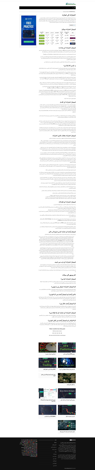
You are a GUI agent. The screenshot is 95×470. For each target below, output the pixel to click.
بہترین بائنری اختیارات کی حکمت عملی (68, 400)
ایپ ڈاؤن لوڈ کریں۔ (53, 447)
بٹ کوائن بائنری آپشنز (71, 385)
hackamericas (72, 11)
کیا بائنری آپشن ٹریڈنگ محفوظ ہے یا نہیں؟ (67, 369)
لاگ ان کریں (54, 465)
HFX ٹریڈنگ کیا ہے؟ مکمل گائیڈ (49, 369)
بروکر (55, 452)
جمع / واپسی (54, 456)
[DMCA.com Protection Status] (73, 440)
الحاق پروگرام (54, 445)
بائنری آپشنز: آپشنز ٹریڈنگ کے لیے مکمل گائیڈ (48, 375)
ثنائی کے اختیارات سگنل (70, 416)
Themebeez (74, 468)
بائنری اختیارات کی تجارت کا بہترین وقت (67, 432)
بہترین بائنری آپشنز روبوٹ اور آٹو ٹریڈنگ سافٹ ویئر (48, 400)
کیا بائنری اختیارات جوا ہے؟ (50, 354)
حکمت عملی (54, 458)
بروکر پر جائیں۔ (42, 35)
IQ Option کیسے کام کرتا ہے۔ (49, 416)
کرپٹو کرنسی (54, 463)
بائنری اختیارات (54, 449)
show (74, 25)
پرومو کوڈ (54, 454)
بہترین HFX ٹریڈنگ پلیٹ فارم (69, 354)
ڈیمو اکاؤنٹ (54, 461)
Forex (55, 442)
